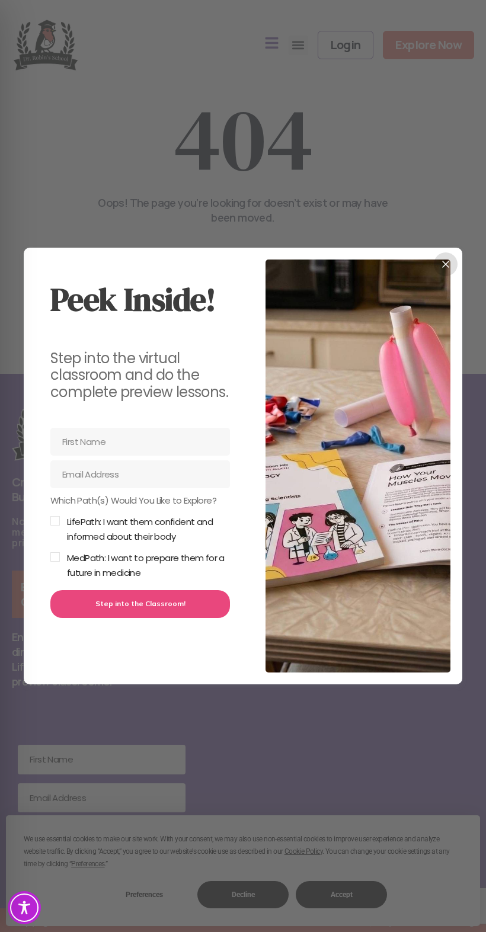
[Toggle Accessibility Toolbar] (24, 907)
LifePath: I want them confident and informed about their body (140, 529)
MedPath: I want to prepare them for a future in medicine (146, 565)
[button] (140, 537)
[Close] (446, 264)
